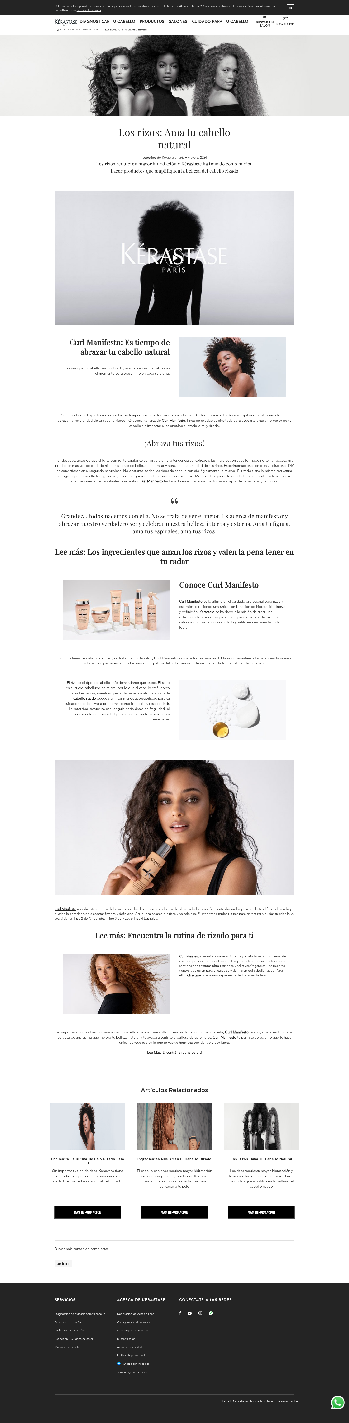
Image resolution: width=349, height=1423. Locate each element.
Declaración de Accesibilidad (136, 1314)
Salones (178, 22)
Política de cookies (89, 10)
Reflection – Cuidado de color (74, 1339)
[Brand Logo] (66, 23)
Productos (152, 22)
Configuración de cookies (133, 1322)
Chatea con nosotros (136, 1363)
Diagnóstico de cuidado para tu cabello (80, 1314)
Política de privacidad (131, 1355)
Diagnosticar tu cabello (107, 22)
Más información (88, 1212)
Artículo (63, 1264)
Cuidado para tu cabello (220, 22)
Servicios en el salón (68, 1322)
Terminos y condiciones (132, 1372)
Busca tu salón (126, 1339)
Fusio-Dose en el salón (69, 1330)
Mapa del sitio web (67, 1347)
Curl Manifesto (65, 909)
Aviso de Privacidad (129, 1347)
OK (290, 8)
